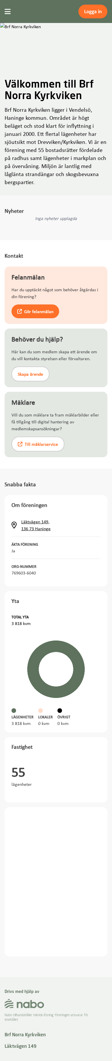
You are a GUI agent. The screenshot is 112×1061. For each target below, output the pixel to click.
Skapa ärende (30, 374)
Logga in (93, 11)
